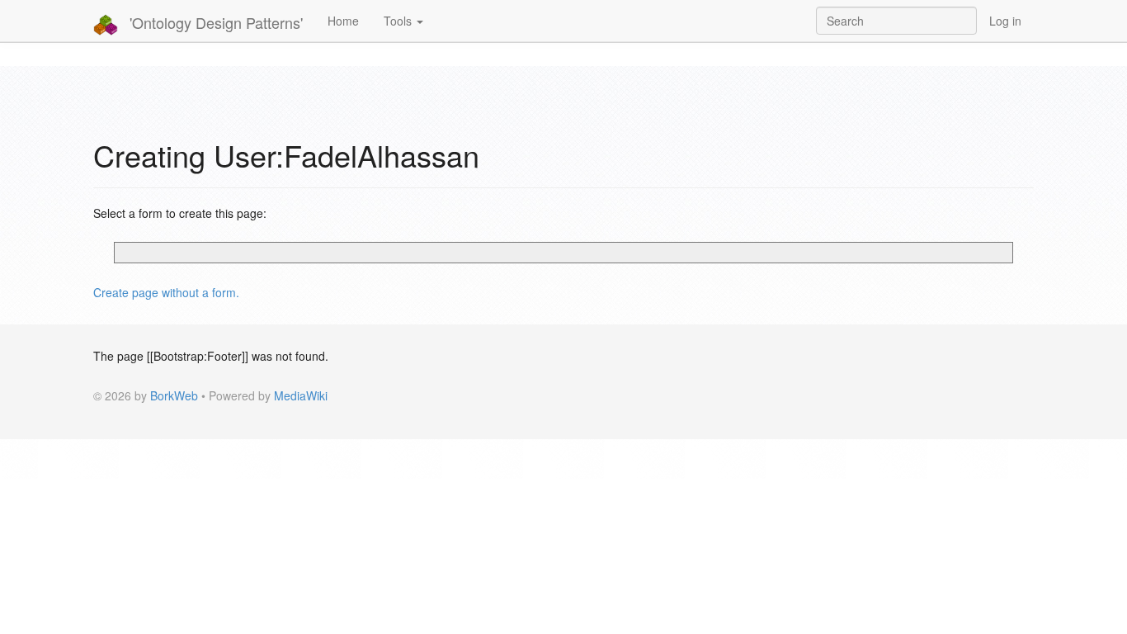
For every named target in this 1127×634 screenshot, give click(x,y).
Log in (1005, 20)
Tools (399, 20)
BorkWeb (174, 395)
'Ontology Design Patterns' (214, 22)
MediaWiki (301, 395)
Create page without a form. (166, 292)
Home (343, 20)
